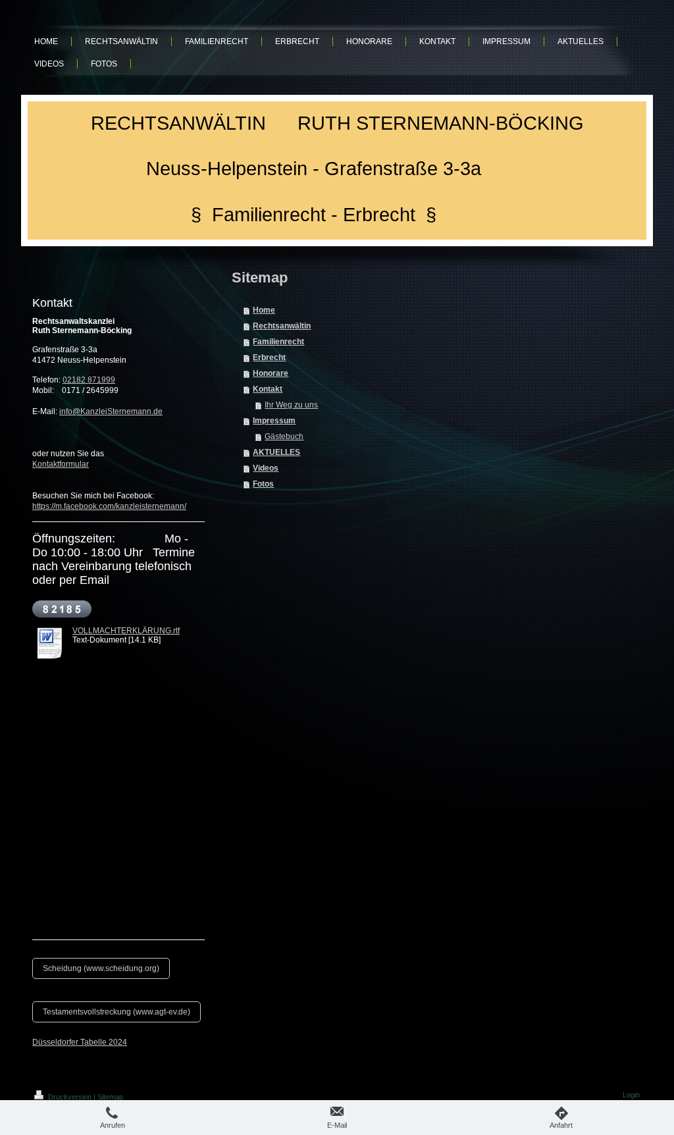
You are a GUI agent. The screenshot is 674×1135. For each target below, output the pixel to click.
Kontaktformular (60, 464)
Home (264, 310)
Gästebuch (284, 436)
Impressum (274, 420)
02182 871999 (89, 379)
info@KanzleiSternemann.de (111, 411)
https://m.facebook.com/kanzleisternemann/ (109, 506)
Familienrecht (278, 341)
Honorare (270, 373)
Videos (265, 468)
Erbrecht (269, 357)
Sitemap (110, 1097)
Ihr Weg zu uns (291, 404)
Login (631, 1095)
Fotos (263, 483)
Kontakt (267, 389)
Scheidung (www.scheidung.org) (101, 968)
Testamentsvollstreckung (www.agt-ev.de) (116, 1011)
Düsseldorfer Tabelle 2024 (79, 1042)
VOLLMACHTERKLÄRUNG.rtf (126, 630)
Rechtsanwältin (282, 325)
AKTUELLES (276, 452)
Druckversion (69, 1097)
